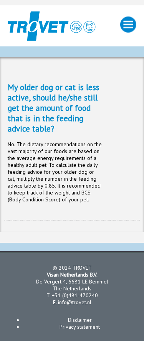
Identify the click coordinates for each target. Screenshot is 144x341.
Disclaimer (80, 319)
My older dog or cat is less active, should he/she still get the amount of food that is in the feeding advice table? (53, 108)
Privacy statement (80, 326)
